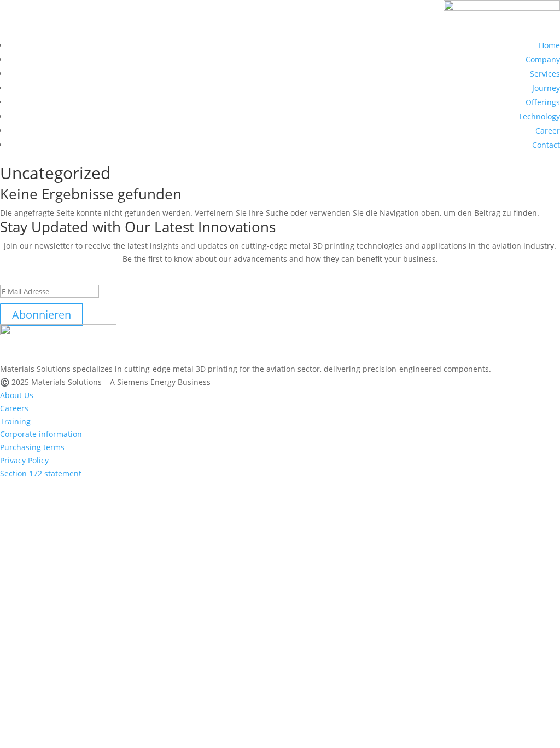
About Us (16, 395)
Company (543, 59)
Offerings (543, 102)
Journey (546, 88)
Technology (539, 116)
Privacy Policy (24, 460)
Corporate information (41, 434)
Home (549, 45)
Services (545, 73)
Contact (546, 145)
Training (15, 421)
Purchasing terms (32, 447)
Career (547, 130)
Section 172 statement (40, 473)
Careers (14, 408)
